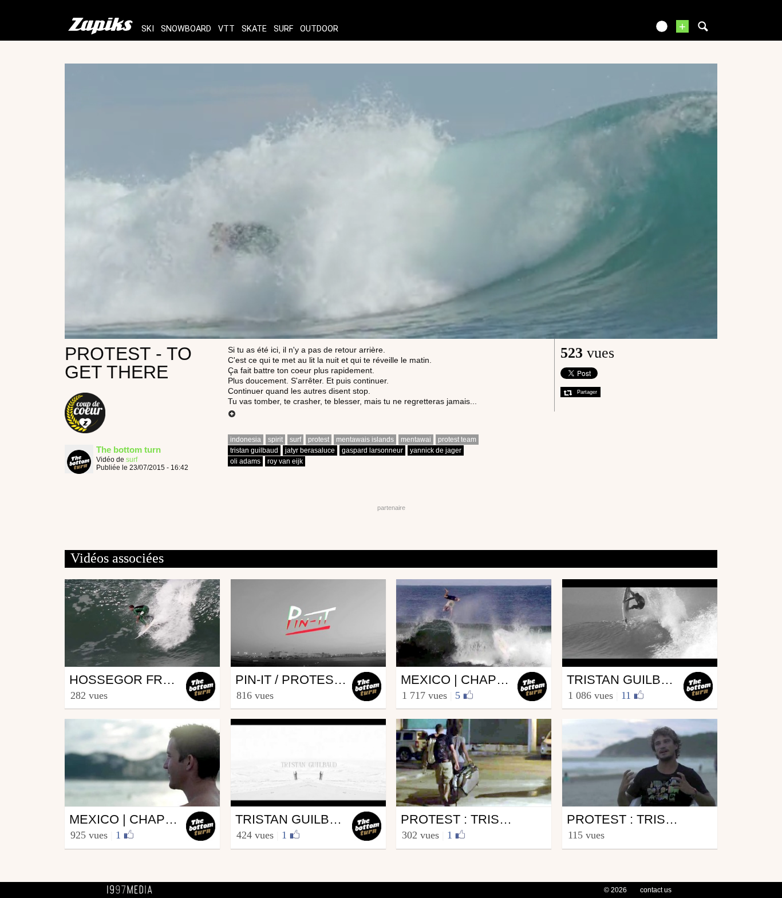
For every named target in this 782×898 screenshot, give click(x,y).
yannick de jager (435, 450)
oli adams (245, 461)
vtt (226, 29)
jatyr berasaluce (310, 450)
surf (283, 29)
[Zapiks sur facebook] (615, 30)
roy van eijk (285, 461)
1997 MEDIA (133, 890)
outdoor (319, 29)
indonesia (245, 440)
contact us (656, 890)
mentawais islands (365, 440)
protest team (457, 440)
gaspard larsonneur (372, 450)
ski (147, 29)
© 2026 (615, 890)
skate (254, 29)
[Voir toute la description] (232, 414)
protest (318, 440)
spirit (275, 440)
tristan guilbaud (254, 450)
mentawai (416, 440)
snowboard (186, 29)
